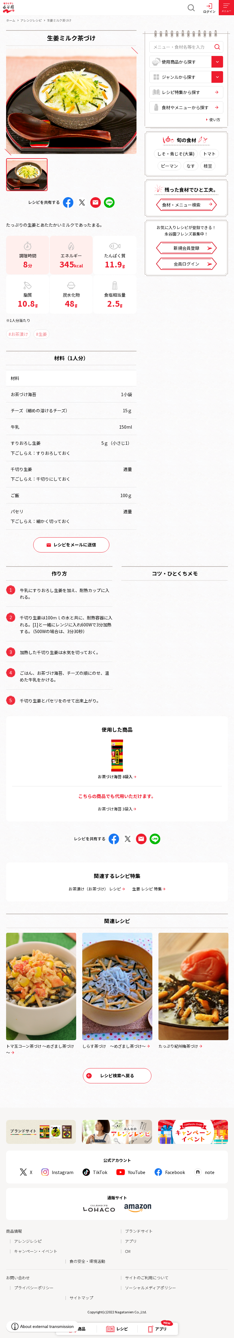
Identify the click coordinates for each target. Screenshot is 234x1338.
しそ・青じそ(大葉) (175, 154)
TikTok (100, 1172)
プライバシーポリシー (34, 1288)
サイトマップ (81, 1298)
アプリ (131, 1241)
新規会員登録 (186, 248)
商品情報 (14, 1231)
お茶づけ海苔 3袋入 (115, 809)
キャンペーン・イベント (35, 1251)
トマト (209, 154)
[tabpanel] (71, 101)
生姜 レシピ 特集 (147, 889)
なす (190, 166)
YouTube (136, 1172)
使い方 (214, 119)
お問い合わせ (18, 1278)
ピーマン (169, 166)
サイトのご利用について (146, 1278)
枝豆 (208, 166)
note (209, 1172)
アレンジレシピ (31, 20)
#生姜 (41, 334)
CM (127, 1251)
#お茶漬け (18, 334)
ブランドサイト (139, 1231)
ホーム (10, 20)
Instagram (62, 1172)
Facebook (175, 1172)
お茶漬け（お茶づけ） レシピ (95, 889)
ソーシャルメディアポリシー (150, 1288)
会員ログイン (186, 264)
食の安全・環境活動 (87, 1261)
